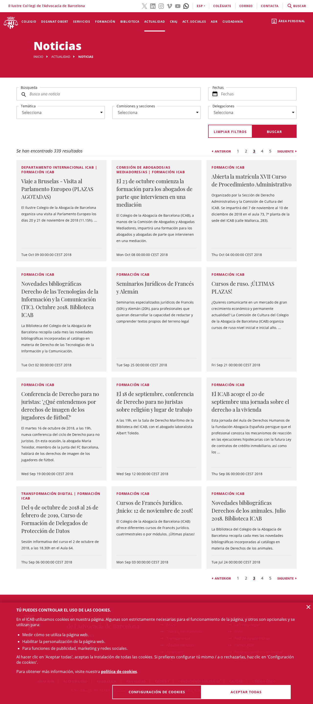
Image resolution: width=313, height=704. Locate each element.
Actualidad (154, 22)
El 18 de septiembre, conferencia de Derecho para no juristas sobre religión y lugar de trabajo (155, 401)
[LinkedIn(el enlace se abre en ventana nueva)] (153, 5)
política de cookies (119, 671)
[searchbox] (60, 112)
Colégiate (222, 6)
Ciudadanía (233, 22)
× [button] (308, 606)
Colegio (29, 22)
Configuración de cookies (157, 692)
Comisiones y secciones (136, 106)
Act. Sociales (194, 22)
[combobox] (57, 114)
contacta (270, 6)
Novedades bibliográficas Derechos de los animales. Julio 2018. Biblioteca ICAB (249, 510)
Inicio (38, 56)
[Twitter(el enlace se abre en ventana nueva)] (144, 5)
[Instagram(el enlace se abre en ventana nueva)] (161, 5)
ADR (214, 22)
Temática (28, 106)
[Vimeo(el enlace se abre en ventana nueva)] (169, 5)
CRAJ (174, 22)
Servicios (81, 22)
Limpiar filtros (230, 131)
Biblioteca (130, 22)
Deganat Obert (54, 22)
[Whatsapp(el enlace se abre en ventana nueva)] (186, 5)
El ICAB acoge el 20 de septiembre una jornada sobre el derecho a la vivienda (250, 401)
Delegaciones (223, 106)
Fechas (218, 87)
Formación (105, 22)
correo (246, 6)
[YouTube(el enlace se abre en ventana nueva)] (177, 5)
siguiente (285, 151)
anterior (223, 151)
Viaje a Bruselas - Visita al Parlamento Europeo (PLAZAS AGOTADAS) (57, 188)
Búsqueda (29, 87)
